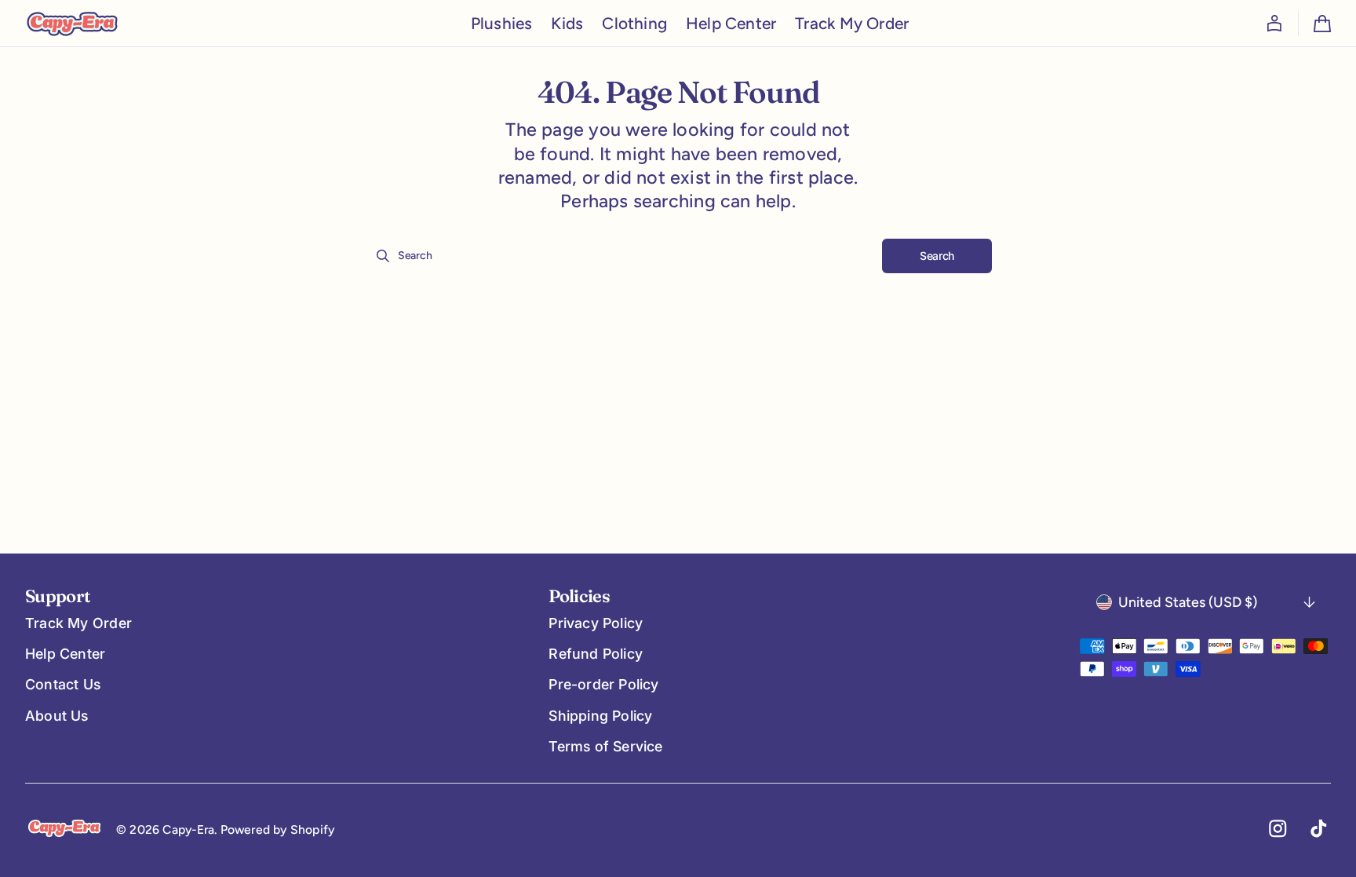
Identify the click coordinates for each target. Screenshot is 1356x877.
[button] (1274, 23)
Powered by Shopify (278, 829)
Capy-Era (188, 829)
